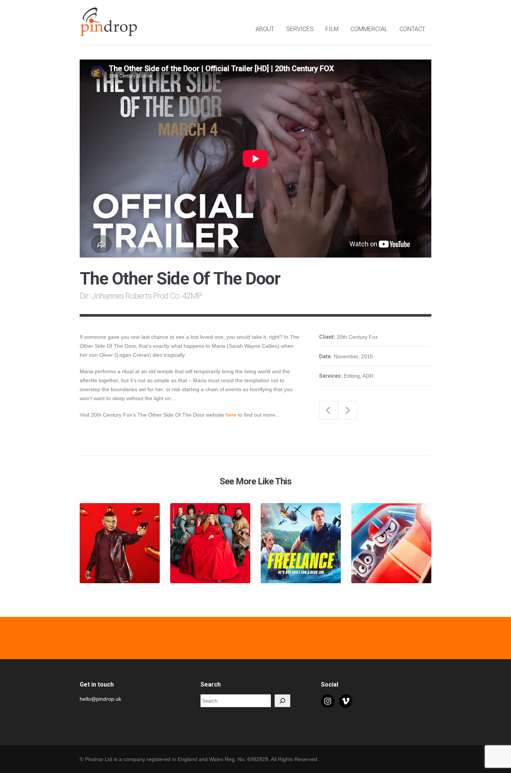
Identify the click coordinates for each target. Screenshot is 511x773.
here (231, 415)
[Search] (282, 700)
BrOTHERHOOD (347, 410)
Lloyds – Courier (328, 410)
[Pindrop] (109, 32)
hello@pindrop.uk (100, 699)
